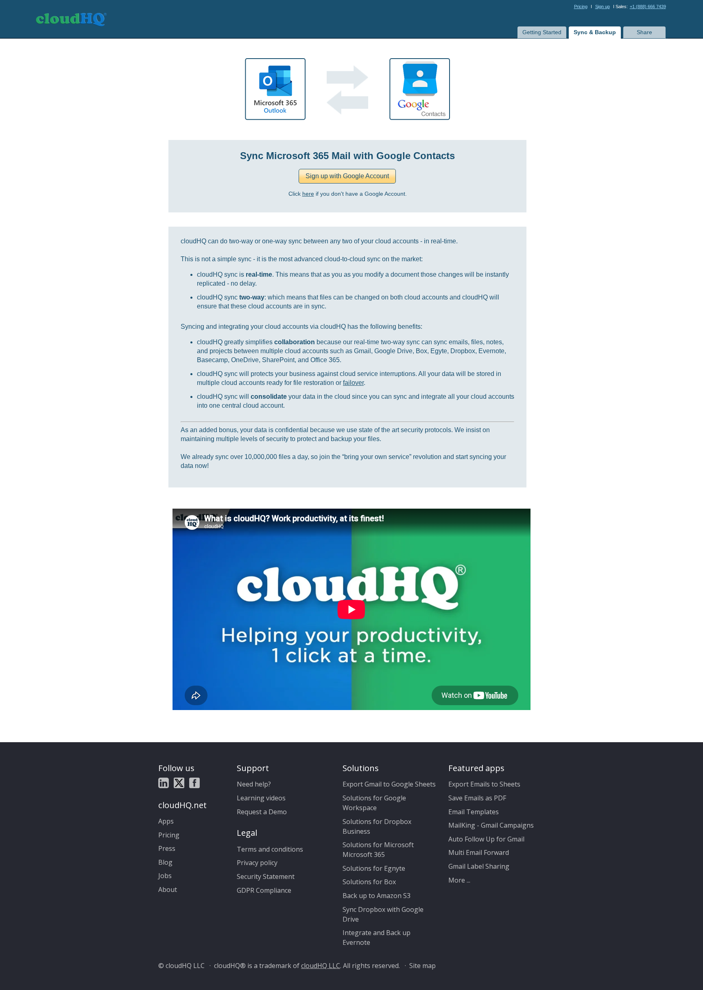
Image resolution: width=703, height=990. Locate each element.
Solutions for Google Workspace (374, 802)
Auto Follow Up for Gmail (486, 839)
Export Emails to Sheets (484, 784)
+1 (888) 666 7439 (648, 6)
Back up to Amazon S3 (376, 895)
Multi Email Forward (478, 852)
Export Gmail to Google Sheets (389, 784)
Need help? (254, 784)
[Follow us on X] (179, 784)
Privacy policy (257, 862)
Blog (165, 862)
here (308, 194)
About (167, 889)
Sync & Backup (595, 32)
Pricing (580, 6)
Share (644, 32)
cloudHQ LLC (320, 965)
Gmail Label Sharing (478, 866)
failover (353, 382)
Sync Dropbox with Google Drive (383, 914)
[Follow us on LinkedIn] (163, 784)
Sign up (602, 6)
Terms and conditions (270, 849)
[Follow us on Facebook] (194, 784)
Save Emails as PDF (477, 797)
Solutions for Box (369, 881)
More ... (459, 880)
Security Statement (266, 876)
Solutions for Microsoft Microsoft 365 (378, 849)
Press (166, 848)
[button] (347, 176)
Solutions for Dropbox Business (377, 826)
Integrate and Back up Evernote (376, 937)
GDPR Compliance (264, 890)
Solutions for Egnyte (374, 868)
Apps (166, 821)
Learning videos (261, 797)
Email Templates (473, 811)
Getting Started (541, 32)
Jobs (165, 875)
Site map (422, 965)
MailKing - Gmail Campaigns (491, 825)
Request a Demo (262, 811)
